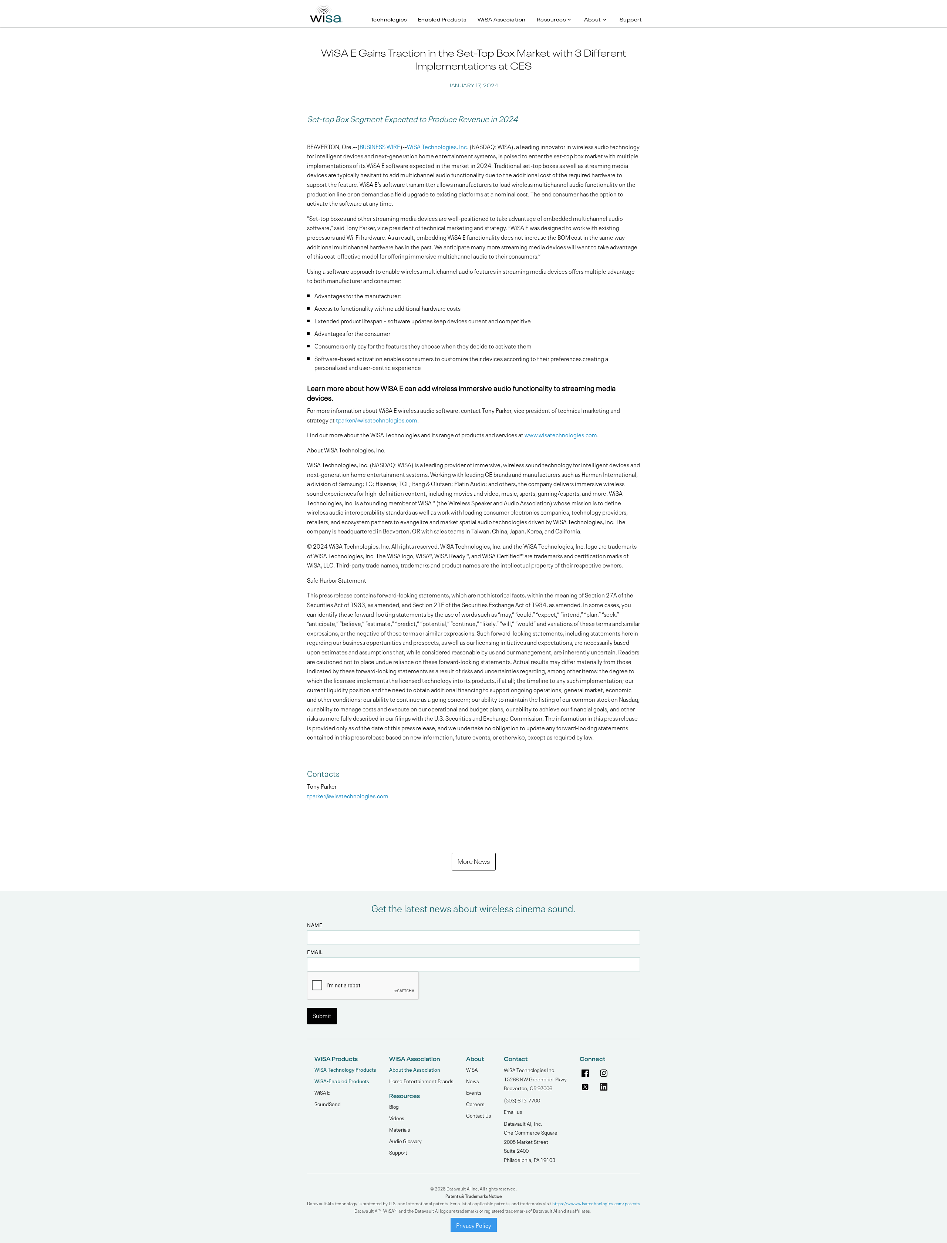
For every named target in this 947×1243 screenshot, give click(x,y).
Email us (513, 1111)
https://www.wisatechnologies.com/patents (596, 1203)
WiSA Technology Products (345, 1069)
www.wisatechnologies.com (561, 434)
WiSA (472, 1069)
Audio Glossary (405, 1140)
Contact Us (478, 1115)
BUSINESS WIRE (380, 146)
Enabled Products (442, 19)
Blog (394, 1106)
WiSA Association (502, 19)
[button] (555, 15)
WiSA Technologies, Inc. (437, 146)
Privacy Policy (473, 1224)
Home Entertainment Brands (421, 1080)
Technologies (389, 19)
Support (631, 19)
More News (474, 860)
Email (315, 952)
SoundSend (327, 1103)
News (472, 1080)
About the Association (414, 1069)
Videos (396, 1117)
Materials (399, 1129)
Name (314, 925)
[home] (326, 11)
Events (473, 1092)
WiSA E (322, 1092)
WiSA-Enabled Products (341, 1081)
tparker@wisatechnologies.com (376, 419)
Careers (475, 1103)
